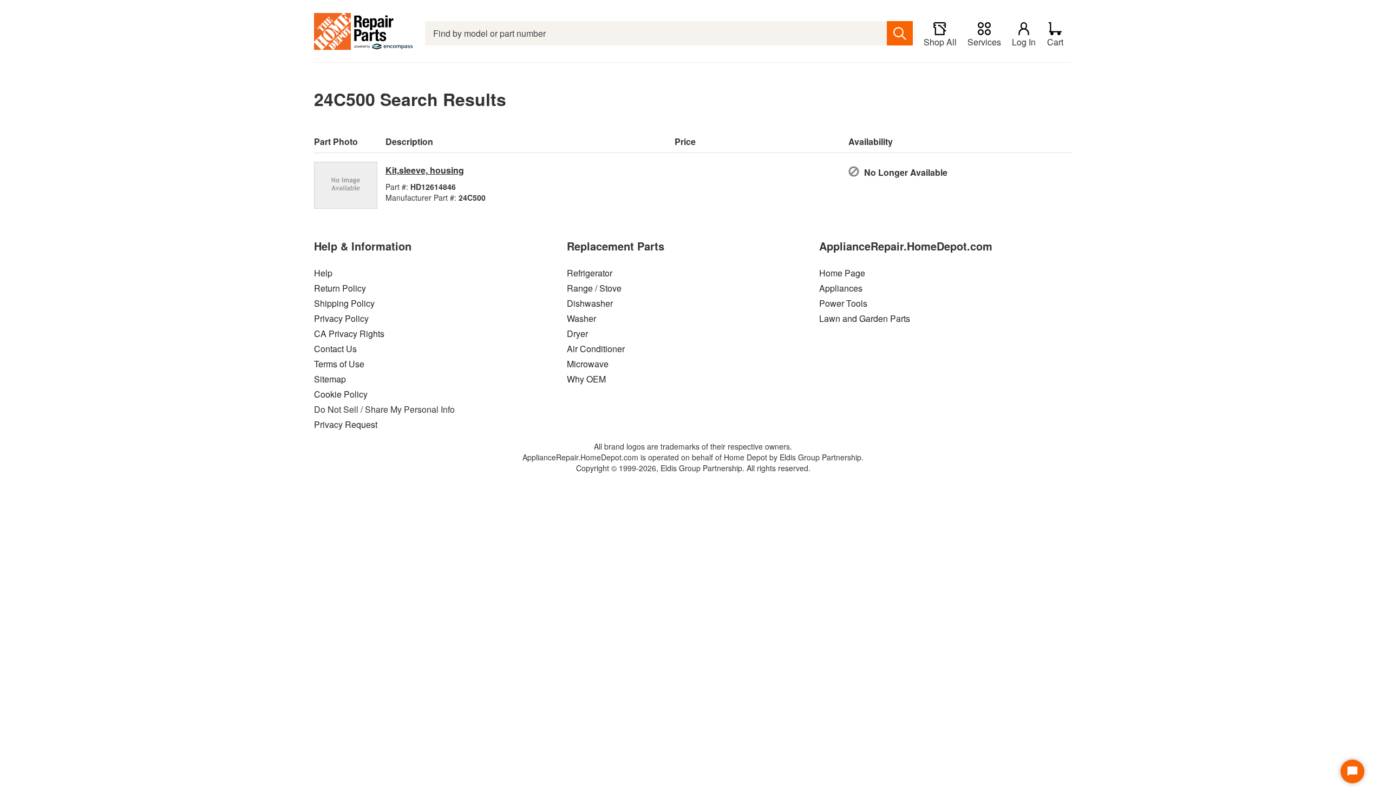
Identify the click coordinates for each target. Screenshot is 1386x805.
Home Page (842, 273)
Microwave (588, 364)
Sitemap (330, 379)
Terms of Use (339, 364)
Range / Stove (594, 288)
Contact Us (335, 348)
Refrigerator (589, 273)
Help (323, 273)
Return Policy (340, 288)
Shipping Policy (344, 303)
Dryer (577, 333)
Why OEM (586, 379)
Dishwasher (590, 303)
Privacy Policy (341, 318)
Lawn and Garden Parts (864, 318)
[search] (900, 33)
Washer (581, 318)
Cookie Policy (341, 394)
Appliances (840, 288)
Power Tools (843, 303)
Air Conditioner (596, 348)
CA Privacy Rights (349, 333)
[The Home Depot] (364, 33)
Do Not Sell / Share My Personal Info (384, 409)
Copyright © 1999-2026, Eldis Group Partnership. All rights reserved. (693, 468)
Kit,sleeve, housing (424, 170)
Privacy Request (345, 424)
